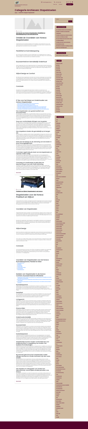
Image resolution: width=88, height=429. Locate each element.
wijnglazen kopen (59, 408)
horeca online (59, 226)
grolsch (57, 205)
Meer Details (18, 172)
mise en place (59, 301)
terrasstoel (58, 370)
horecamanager (59, 237)
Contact (69, 4)
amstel (57, 132)
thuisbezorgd (59, 376)
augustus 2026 (59, 63)
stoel (57, 358)
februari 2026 (59, 74)
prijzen (57, 329)
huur (57, 242)
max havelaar (59, 297)
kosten (57, 278)
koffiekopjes (58, 274)
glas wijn (58, 199)
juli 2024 (58, 108)
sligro (57, 351)
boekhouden (58, 144)
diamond (58, 162)
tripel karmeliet (59, 383)
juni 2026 (58, 67)
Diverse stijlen (20, 266)
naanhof (58, 312)
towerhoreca (59, 377)
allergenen (58, 130)
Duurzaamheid (20, 268)
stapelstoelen (59, 354)
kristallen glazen (59, 281)
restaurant (58, 331)
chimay (57, 155)
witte (57, 411)
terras (57, 363)
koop (57, 276)
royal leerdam (59, 342)
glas (57, 198)
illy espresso (58, 247)
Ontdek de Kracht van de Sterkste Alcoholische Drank (63, 43)
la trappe (58, 285)
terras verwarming (60, 367)
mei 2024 (58, 111)
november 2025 (59, 79)
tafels (57, 361)
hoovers (58, 217)
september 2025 (59, 83)
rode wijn (58, 337)
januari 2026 (58, 75)
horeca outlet (59, 228)
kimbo (57, 269)
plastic (57, 324)
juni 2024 (58, 109)
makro (57, 294)
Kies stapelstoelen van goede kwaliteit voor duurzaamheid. (28, 103)
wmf (57, 415)
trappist (58, 379)
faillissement (58, 187)
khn (57, 267)
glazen (57, 201)
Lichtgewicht (20, 265)
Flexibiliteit (19, 264)
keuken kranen (59, 263)
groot (57, 207)
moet (57, 304)
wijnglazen (58, 406)
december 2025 (59, 77)
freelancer (58, 190)
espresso (58, 185)
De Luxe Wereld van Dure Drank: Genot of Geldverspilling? (64, 39)
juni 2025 (58, 88)
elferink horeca (59, 183)
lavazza (57, 287)
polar (57, 326)
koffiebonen (58, 272)
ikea (57, 244)
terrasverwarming (60, 372)
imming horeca (59, 249)
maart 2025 (58, 93)
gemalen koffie (59, 192)
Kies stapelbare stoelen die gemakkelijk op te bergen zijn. (28, 105)
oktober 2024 (59, 102)
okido (57, 317)
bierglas (57, 141)
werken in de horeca (60, 390)
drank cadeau (59, 171)
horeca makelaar (59, 224)
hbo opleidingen (59, 214)
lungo (57, 292)
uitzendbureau (59, 386)
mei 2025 (58, 90)
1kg (56, 121)
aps (57, 134)
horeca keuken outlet (60, 223)
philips (57, 322)
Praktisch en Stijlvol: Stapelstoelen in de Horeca (29, 191)
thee (57, 374)
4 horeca (58, 125)
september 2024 (59, 104)
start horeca (58, 356)
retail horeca (58, 333)
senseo (57, 347)
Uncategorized (59, 388)
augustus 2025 (59, 84)
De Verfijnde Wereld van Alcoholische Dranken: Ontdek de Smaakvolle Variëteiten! (63, 31)
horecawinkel (59, 240)
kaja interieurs (59, 258)
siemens (58, 349)
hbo (57, 212)
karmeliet (58, 260)
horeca (57, 219)
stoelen (57, 360)
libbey (57, 290)
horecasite (58, 239)
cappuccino (58, 151)
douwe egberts (59, 169)
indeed (57, 251)
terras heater (59, 365)
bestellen (58, 137)
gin (56, 196)
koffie (57, 271)
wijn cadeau (58, 401)
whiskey (57, 393)
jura (57, 256)
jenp (57, 255)
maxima (58, 299)
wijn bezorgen (59, 399)
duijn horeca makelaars (61, 176)
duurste (57, 178)
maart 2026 (58, 72)
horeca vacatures (60, 235)
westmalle (58, 392)
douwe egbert (59, 167)
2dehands (58, 123)
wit (56, 410)
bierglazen (58, 142)
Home (16, 12)
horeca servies (59, 230)
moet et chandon (59, 310)
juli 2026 (57, 65)
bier (57, 139)
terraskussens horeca (60, 369)
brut (57, 148)
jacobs (57, 253)
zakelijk (57, 417)
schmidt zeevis (59, 345)
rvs (56, 344)
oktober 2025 (59, 81)
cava (57, 153)
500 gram (58, 126)
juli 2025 (58, 86)
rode (57, 335)
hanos (57, 210)
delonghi (58, 158)
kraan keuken (59, 280)
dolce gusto (58, 166)
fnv (56, 189)
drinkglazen (58, 173)
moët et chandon (59, 308)
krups (57, 283)
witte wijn (58, 413)
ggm (57, 194)
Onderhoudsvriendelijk (22, 267)
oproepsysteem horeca (61, 319)
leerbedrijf (58, 288)
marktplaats (58, 296)
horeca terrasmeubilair (61, 233)
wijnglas (57, 404)
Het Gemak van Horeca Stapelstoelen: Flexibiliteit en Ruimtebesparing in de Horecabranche (30, 33)
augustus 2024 (59, 106)
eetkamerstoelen (59, 182)
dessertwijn (58, 160)
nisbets (57, 315)
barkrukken (58, 135)
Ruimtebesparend (21, 263)
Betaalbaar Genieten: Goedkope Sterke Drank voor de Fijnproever (64, 46)
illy (56, 246)
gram (57, 203)
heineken (58, 215)
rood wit (58, 340)
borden (57, 146)
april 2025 (58, 92)
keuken (57, 262)
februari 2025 (59, 95)
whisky (57, 395)
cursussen (58, 157)
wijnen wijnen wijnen (60, 402)
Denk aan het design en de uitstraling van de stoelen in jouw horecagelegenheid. (32, 106)
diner (57, 164)
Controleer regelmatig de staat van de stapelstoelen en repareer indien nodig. (32, 107)
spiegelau (58, 353)
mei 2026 (58, 68)
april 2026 (58, 70)
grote (57, 208)
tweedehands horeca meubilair (62, 385)
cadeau (57, 150)
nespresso (58, 313)
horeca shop (58, 231)
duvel (57, 180)
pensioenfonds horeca (60, 320)
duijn (57, 174)
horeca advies (59, 221)
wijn (57, 397)
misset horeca (59, 303)
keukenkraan (59, 265)
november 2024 (59, 100)
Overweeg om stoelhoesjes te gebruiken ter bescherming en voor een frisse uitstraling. (33, 108)
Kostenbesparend (21, 269)
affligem (58, 128)
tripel (57, 381)
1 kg (57, 119)
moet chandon (59, 306)
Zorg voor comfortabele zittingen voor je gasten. (26, 104)
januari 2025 (58, 97)
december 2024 (59, 99)
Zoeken (57, 19)
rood (57, 338)
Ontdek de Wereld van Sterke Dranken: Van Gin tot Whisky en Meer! (64, 36)
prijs (57, 328)
